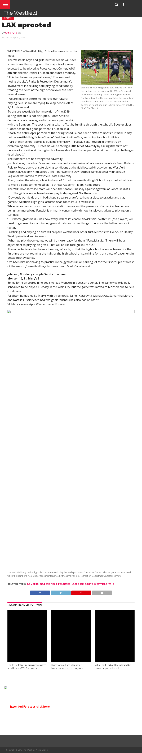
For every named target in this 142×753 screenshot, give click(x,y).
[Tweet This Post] (60, 592)
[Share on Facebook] (40, 592)
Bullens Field (48, 584)
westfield (100, 584)
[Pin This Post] (81, 592)
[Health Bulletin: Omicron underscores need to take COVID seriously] (27, 660)
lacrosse (78, 584)
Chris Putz (11, 32)
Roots (89, 584)
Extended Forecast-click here (30, 706)
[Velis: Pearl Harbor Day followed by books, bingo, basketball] (115, 660)
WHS (111, 584)
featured (64, 584)
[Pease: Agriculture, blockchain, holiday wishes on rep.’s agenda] (71, 660)
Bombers (32, 584)
